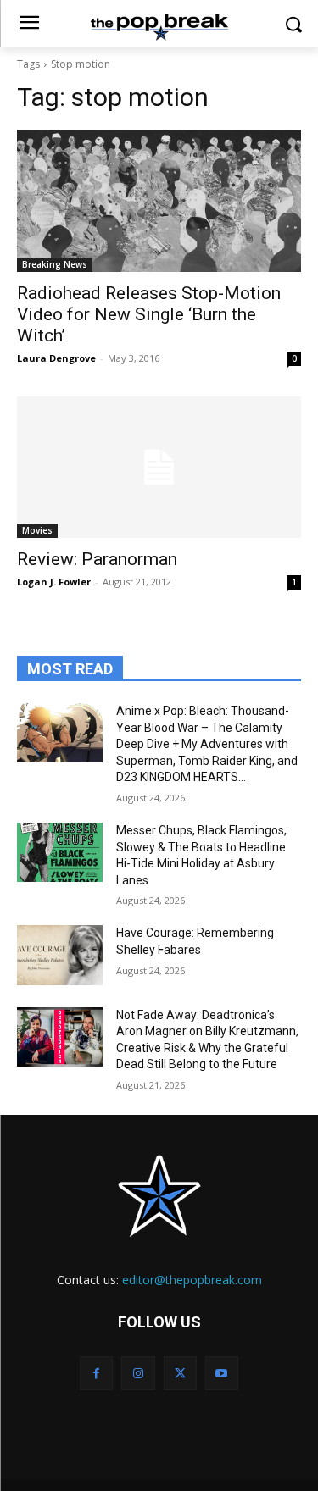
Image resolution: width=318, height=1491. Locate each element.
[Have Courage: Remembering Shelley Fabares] (60, 954)
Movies (37, 530)
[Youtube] (221, 1372)
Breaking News (54, 264)
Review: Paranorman (97, 559)
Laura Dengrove (56, 358)
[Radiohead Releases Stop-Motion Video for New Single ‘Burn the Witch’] (159, 201)
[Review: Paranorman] (159, 467)
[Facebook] (96, 1372)
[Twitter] (180, 1372)
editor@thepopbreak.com (192, 1280)
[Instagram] (137, 1372)
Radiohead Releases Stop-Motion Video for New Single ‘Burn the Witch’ (149, 314)
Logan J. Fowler (54, 581)
